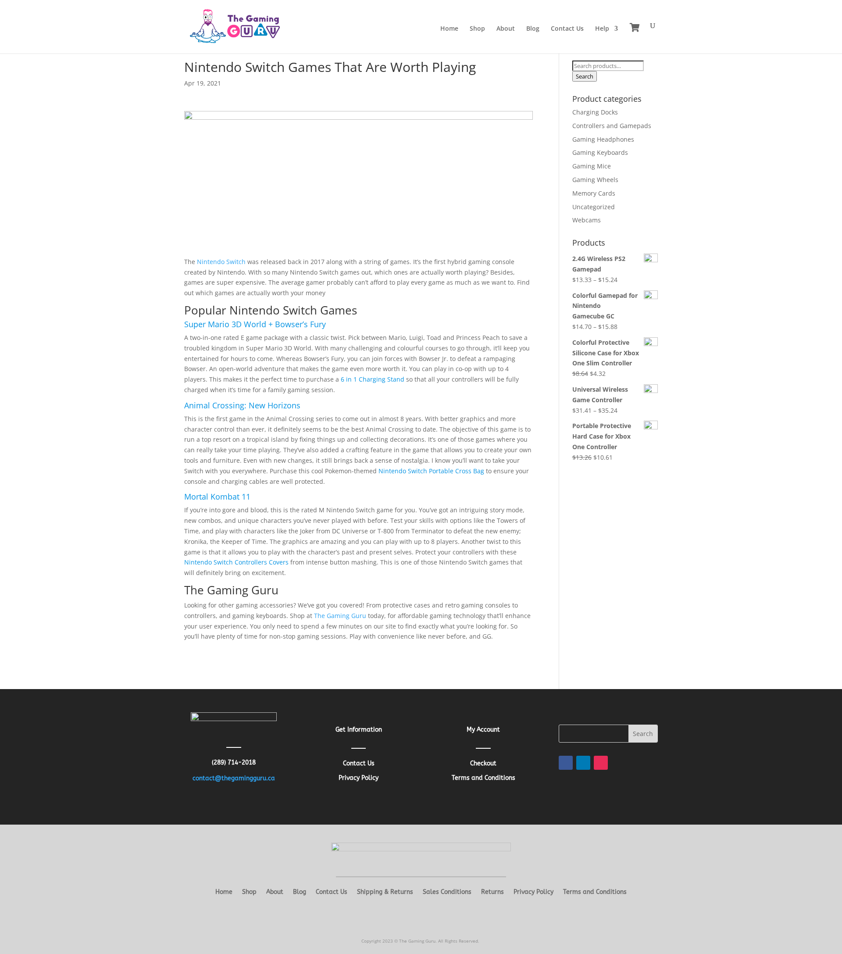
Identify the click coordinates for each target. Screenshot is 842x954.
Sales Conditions (447, 892)
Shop (477, 28)
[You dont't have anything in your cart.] (634, 27)
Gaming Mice (591, 166)
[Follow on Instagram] (601, 763)
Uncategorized (593, 207)
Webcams (586, 220)
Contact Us (567, 28)
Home (449, 28)
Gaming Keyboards (600, 152)
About (505, 28)
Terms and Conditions (595, 892)
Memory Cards (593, 193)
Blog (532, 28)
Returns (492, 892)
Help (602, 28)
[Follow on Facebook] (566, 763)
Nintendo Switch (221, 261)
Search (584, 76)
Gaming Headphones (603, 139)
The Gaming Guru (340, 615)
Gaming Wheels (595, 179)
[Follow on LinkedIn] (583, 763)
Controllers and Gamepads (611, 125)
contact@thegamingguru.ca (234, 778)
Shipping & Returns (385, 892)
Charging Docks (595, 112)
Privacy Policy (533, 892)
